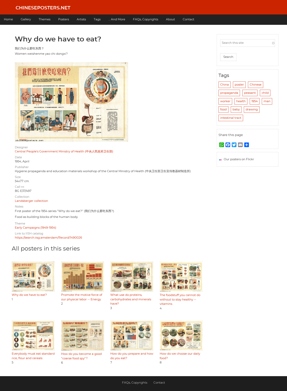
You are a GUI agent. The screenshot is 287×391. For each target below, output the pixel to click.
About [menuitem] (170, 19)
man (267, 101)
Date (18, 157)
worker (225, 101)
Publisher (22, 167)
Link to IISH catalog (29, 233)
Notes (19, 206)
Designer (21, 147)
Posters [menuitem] (63, 19)
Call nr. (20, 186)
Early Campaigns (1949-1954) (35, 227)
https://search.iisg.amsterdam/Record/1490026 (48, 237)
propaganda (229, 92)
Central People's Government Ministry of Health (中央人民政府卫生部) (64, 151)
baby (236, 109)
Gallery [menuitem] (26, 19)
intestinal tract (230, 117)
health (241, 101)
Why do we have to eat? (29, 294)
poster (239, 84)
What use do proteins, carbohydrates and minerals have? (130, 299)
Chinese (255, 84)
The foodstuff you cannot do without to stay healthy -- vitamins (180, 299)
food (223, 109)
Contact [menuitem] (188, 19)
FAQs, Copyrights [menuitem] (145, 19)
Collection (22, 196)
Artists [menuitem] (81, 19)
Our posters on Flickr (239, 159)
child (265, 92)
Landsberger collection (31, 201)
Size (18, 177)
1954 (254, 101)
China (224, 84)
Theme (20, 223)
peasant (250, 92)
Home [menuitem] (8, 19)
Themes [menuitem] (44, 19)
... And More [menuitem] (116, 19)
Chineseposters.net (43, 8)
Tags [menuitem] (97, 19)
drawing (252, 109)
